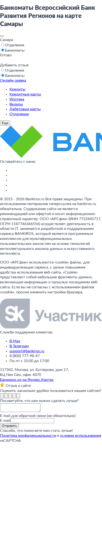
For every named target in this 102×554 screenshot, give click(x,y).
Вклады (16, 104)
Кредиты (17, 89)
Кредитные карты (25, 94)
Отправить (9, 425)
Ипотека (16, 99)
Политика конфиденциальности (28, 436)
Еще (5, 123)
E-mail (5, 420)
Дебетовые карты (25, 109)
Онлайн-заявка (13, 80)
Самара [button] (6, 40)
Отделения (19, 114)
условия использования (80, 436)
